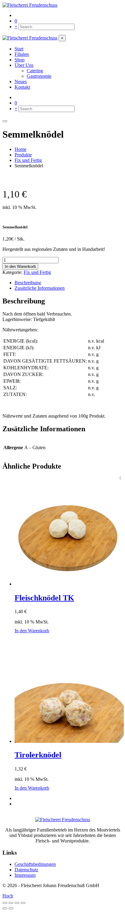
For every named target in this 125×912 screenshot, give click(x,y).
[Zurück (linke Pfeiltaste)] (4, 908)
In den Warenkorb (20, 266)
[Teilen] (17, 903)
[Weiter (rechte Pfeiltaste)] (10, 908)
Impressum (25, 875)
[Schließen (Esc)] (23, 903)
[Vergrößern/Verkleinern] (4, 903)
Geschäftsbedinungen (35, 864)
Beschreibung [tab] (28, 282)
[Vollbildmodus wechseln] (10, 903)
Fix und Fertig (37, 272)
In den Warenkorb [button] (32, 630)
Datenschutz (26, 869)
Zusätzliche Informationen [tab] (40, 288)
